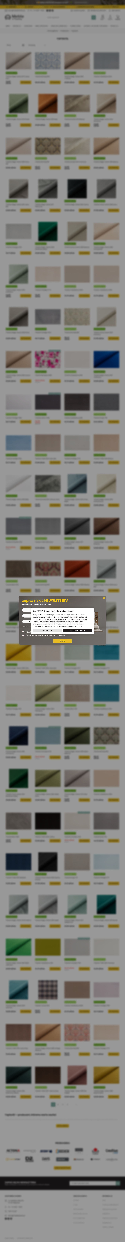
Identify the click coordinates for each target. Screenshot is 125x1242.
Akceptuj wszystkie (77, 630)
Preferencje (47, 630)
